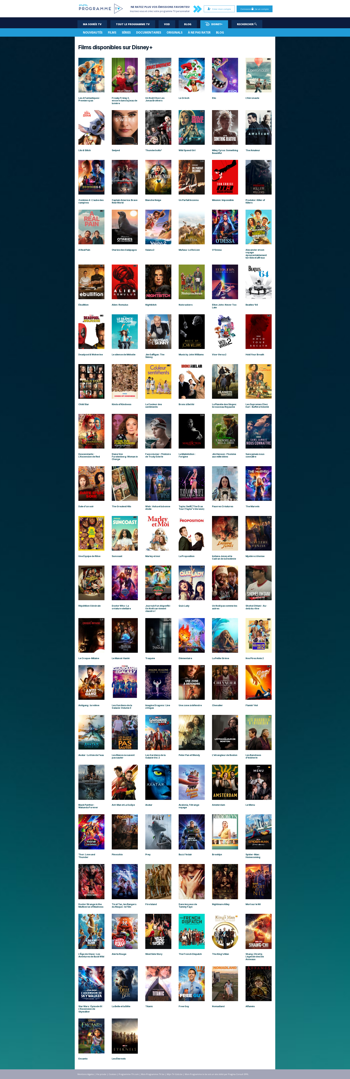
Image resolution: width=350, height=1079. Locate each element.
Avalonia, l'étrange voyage (189, 806)
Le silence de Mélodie (123, 354)
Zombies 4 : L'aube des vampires (91, 201)
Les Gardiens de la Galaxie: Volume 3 (122, 706)
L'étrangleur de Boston (224, 755)
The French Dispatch (190, 954)
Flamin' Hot (252, 705)
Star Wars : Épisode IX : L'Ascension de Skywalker (90, 1009)
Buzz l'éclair (185, 854)
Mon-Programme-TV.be (152, 1074)
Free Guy (184, 1006)
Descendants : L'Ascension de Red (89, 455)
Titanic (149, 1006)
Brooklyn (217, 854)
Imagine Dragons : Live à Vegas (157, 706)
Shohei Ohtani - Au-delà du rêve (256, 607)
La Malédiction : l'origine (187, 455)
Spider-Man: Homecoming (253, 855)
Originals (174, 32)
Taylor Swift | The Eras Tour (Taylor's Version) (191, 507)
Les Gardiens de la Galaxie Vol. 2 (155, 756)
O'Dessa (216, 250)
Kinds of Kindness (121, 404)
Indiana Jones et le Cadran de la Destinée (224, 557)
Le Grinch (184, 98)
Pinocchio (117, 854)
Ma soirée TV (92, 24)
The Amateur (253, 150)
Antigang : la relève (88, 705)
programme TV (168, 11)
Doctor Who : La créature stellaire (121, 607)
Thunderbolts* (153, 150)
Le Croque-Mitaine (88, 658)
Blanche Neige (153, 200)
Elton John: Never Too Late (224, 306)
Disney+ (217, 24)
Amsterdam (218, 805)
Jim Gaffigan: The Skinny (154, 355)
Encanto (83, 1058)
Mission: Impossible (223, 200)
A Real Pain (84, 250)
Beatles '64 (252, 305)
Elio (214, 98)
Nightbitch (151, 305)
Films (112, 32)
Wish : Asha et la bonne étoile (157, 507)
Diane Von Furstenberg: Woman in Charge (125, 457)
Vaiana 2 (149, 250)
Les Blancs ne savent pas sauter (123, 756)
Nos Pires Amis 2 (255, 658)
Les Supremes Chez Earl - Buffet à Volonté (257, 405)
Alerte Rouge (119, 954)
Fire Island (151, 904)
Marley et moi (152, 556)
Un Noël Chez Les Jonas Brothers (154, 99)
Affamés (250, 1006)
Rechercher (245, 24)
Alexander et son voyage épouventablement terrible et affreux (256, 254)
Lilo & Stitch (84, 150)
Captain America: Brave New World (124, 201)
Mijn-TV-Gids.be (174, 1074)
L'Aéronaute (252, 98)
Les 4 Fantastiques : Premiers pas (89, 99)
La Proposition (187, 556)
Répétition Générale (89, 606)
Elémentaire (185, 658)
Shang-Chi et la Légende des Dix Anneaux (255, 957)
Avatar (148, 805)
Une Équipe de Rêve (89, 556)
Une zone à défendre (190, 705)
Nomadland (218, 1006)
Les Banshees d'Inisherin (253, 756)
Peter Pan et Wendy (189, 755)
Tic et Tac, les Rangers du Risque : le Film (124, 905)
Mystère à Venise (255, 556)
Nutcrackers (185, 305)
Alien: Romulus (120, 305)
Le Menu (250, 805)
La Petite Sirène (220, 658)
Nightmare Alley (221, 904)
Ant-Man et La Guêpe (123, 805)
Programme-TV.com (129, 1074)
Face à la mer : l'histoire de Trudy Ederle (158, 455)
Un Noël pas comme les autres (224, 607)
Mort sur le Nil (253, 904)
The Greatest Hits (121, 506)
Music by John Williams (191, 354)
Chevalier (217, 705)
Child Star (83, 404)
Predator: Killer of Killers (255, 201)
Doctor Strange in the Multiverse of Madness (90, 905)
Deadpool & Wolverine (90, 354)
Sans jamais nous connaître (255, 455)
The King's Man (220, 954)
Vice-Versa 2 (219, 354)
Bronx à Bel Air (187, 404)
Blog (187, 24)
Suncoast (117, 556)
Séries (126, 32)
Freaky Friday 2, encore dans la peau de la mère (124, 101)
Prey (148, 854)
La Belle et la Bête (121, 1006)
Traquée (150, 658)
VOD (167, 24)
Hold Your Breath (255, 354)
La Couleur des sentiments (153, 405)
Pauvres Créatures (222, 506)
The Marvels (252, 506)
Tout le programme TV (133, 24)
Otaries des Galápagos (124, 250)
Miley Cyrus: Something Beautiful (225, 151)
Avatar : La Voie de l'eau (91, 755)
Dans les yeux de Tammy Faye (188, 905)
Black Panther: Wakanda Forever (88, 806)
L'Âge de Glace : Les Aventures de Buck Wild (91, 955)
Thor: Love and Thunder (86, 855)
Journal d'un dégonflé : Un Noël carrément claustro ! (158, 608)
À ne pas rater (199, 32)
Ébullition (83, 305)
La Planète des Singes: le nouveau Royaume (224, 405)
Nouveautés (92, 32)
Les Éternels (119, 1058)
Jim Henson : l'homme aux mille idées (224, 455)
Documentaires (148, 32)
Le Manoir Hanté (121, 658)
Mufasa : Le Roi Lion (189, 250)
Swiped (116, 150)
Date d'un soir (86, 506)
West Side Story (153, 954)
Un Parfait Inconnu (189, 200)
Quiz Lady (184, 606)
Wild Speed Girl (187, 150)
